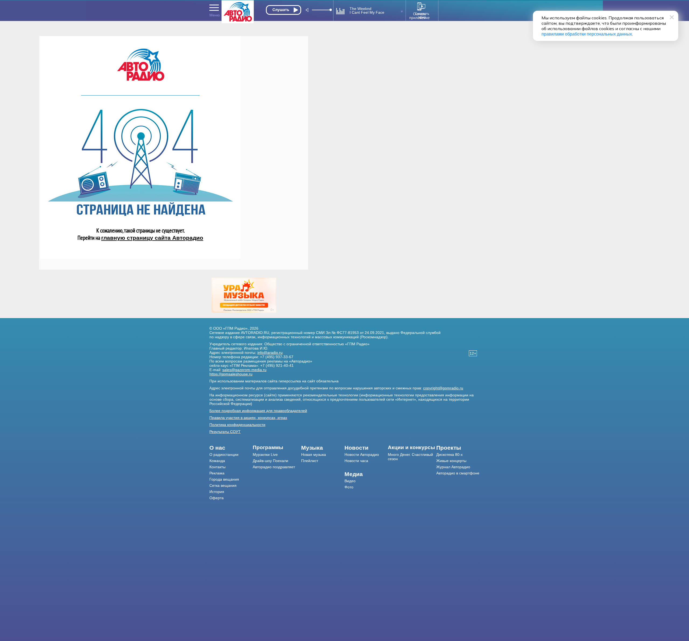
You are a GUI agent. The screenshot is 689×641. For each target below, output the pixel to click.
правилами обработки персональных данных (587, 34)
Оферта (216, 498)
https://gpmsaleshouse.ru (230, 374)
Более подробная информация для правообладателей (258, 410)
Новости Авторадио (361, 454)
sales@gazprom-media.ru (244, 370)
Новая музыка (313, 454)
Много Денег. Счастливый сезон (410, 456)
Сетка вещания (223, 485)
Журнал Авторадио (453, 467)
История (216, 491)
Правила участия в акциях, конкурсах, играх (248, 417)
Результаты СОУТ (225, 431)
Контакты (217, 467)
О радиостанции (223, 454)
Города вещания (224, 479)
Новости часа (356, 461)
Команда (217, 461)
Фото (348, 487)
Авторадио (457, 473)
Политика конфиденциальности (237, 424)
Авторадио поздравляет (274, 467)
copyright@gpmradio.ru (443, 388)
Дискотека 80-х (449, 454)
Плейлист (309, 461)
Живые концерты (451, 461)
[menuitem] (231, 448)
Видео (350, 481)
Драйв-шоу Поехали (270, 461)
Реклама (216, 473)
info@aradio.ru (270, 352)
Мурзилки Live (265, 454)
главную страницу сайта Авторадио (152, 238)
